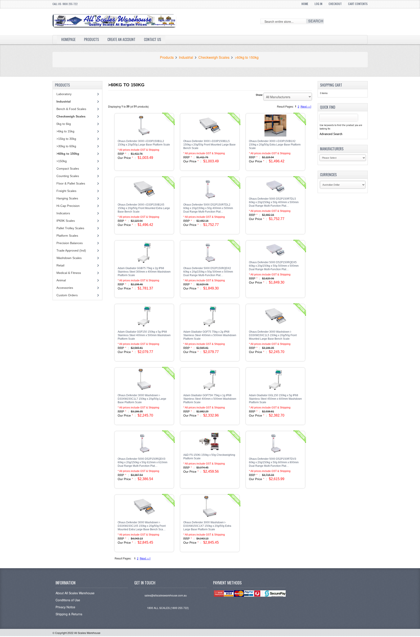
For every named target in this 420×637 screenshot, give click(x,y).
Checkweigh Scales (213, 57)
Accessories (64, 287)
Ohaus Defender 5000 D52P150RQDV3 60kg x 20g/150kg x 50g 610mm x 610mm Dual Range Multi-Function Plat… (142, 462)
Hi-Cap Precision (68, 206)
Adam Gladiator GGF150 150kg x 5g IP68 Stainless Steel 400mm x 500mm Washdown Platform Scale (144, 335)
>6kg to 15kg (65, 131)
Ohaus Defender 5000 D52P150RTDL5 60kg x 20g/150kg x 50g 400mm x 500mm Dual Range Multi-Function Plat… (274, 202)
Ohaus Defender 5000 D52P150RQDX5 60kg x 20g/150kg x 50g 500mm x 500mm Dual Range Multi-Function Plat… (274, 266)
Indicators (63, 213)
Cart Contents (358, 3)
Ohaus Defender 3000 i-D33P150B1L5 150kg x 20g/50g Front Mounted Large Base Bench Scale (209, 145)
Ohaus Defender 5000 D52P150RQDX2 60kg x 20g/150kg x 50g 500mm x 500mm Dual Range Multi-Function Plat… (208, 272)
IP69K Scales (65, 220)
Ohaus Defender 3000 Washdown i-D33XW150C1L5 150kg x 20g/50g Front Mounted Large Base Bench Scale (273, 335)
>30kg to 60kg (66, 146)
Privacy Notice (65, 607)
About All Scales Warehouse (75, 593)
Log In (318, 3)
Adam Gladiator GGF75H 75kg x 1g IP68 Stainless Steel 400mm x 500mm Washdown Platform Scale (209, 399)
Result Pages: (123, 558)
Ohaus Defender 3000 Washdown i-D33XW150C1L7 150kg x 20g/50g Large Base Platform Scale (142, 399)
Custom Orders (67, 295)
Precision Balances (69, 243)
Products (91, 39)
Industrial (186, 57)
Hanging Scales (67, 198)
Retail (60, 265)
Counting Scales (67, 176)
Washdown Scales (69, 258)
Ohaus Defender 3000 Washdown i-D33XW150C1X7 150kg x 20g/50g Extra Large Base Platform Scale (207, 526)
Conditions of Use (68, 600)
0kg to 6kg (63, 124)
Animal (61, 280)
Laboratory (64, 94)
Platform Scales (67, 235)
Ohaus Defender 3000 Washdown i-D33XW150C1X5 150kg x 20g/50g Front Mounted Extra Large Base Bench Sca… (142, 526)
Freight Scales (66, 191)
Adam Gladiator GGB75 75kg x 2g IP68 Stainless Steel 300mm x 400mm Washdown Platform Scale (144, 272)
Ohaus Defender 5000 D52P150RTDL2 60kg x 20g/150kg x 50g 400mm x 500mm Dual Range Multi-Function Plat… (208, 208)
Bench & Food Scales (71, 109)
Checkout (335, 3)
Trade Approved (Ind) (71, 250)
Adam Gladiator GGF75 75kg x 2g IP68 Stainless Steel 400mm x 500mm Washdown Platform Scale (209, 335)
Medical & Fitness (68, 273)
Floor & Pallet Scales (70, 183)
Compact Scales (67, 168)
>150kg (61, 161)
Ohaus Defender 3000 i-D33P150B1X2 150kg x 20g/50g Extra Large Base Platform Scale (275, 145)
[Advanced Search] (331, 129)
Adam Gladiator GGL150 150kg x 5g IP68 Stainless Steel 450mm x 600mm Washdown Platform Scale (275, 399)
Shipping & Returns (69, 614)
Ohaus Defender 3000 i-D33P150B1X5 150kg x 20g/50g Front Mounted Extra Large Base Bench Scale (144, 208)
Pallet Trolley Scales (70, 228)
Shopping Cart (331, 85)
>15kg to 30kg (66, 138)
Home (304, 3)
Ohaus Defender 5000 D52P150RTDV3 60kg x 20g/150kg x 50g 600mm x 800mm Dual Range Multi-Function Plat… (274, 462)
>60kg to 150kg (247, 57)
